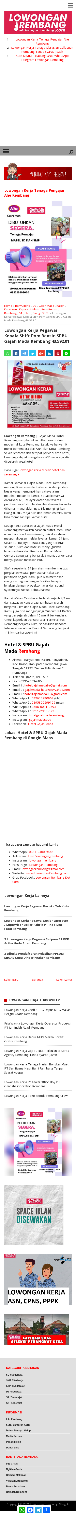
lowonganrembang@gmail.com (43, 869)
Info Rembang (14, 1419)
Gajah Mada (46, 306)
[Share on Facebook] (16, 353)
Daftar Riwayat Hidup (18, 1430)
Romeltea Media (11, 1513)
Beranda (37, 979)
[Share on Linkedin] (49, 353)
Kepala (23, 309)
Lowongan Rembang (43, 865)
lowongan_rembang (42, 860)
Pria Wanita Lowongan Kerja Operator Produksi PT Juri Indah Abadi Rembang (37, 1025)
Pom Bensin (49, 309)
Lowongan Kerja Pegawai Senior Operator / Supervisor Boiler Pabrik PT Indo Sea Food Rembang (36, 924)
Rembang (10, 313)
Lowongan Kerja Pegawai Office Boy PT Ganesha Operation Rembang (32, 1084)
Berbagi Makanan (16, 1475)
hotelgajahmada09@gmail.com (46, 694)
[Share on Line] (66, 353)
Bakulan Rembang (16, 1492)
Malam (34, 309)
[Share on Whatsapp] (7, 353)
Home (8, 306)
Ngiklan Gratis (14, 1469)
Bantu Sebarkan (15, 1486)
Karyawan (10, 309)
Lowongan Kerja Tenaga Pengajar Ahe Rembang (42, 41)
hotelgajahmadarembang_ (47, 715)
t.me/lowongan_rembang (45, 856)
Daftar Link (12, 1447)
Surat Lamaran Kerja (18, 1424)
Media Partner (14, 1436)
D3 (34, 306)
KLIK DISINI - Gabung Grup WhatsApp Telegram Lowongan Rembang (42, 58)
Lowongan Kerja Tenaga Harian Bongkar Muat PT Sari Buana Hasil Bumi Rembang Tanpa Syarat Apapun (36, 1068)
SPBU (45, 313)
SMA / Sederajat (15, 1386)
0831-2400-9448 (41, 852)
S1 (20, 313)
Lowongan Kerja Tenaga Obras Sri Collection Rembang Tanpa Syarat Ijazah (42, 49)
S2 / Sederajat (14, 1403)
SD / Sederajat (14, 1374)
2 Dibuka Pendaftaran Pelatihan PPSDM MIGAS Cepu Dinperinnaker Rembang (34, 955)
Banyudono (22, 306)
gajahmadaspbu (40, 719)
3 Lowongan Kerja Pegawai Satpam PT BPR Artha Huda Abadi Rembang (36, 941)
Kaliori (60, 306)
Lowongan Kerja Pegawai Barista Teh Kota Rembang (36, 908)
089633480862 (43, 698)
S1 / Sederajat (14, 1397)
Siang (36, 313)
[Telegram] (24, 353)
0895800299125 (43, 702)
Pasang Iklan (13, 1442)
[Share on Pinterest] (58, 353)
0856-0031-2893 (44, 707)
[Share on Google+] (41, 353)
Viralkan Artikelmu (17, 1480)
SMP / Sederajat (15, 1380)
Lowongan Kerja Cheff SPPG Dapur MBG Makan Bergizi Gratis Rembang (37, 1012)
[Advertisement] (38, 106)
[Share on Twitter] (32, 353)
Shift (27, 313)
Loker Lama (64, 979)
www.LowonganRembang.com (47, 873)
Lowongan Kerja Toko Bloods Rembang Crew (36, 1096)
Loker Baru (11, 979)
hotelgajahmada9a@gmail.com (46, 685)
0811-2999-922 (43, 711)
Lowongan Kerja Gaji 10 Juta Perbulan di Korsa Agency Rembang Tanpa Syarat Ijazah (36, 1053)
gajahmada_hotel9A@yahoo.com (47, 689)
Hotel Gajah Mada (40, 724)
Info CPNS (12, 1463)
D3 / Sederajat (14, 1391)
